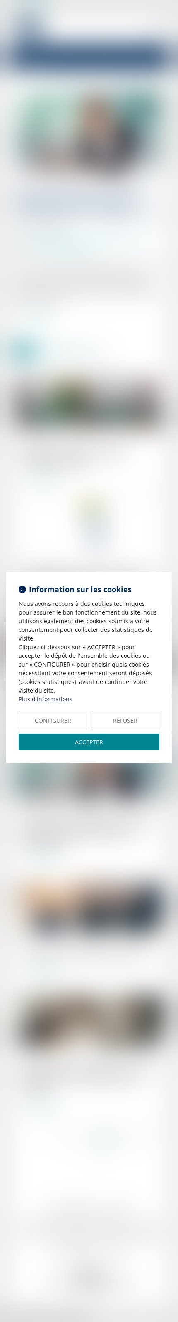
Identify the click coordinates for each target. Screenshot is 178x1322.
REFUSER (125, 720)
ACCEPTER (89, 742)
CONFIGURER (53, 720)
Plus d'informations (45, 699)
